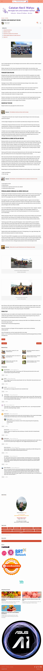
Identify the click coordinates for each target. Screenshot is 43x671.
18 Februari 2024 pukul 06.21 (17, 419)
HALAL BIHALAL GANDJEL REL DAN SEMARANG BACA (12, 351)
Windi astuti (6, 413)
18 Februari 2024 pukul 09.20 (14, 429)
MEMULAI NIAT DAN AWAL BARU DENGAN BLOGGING (11, 361)
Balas (3, 375)
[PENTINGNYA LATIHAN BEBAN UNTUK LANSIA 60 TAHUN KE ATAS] (3, 180)
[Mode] (38, 1)
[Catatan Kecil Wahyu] (20, 1)
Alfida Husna (6, 438)
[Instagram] (38, 667)
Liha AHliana (6, 456)
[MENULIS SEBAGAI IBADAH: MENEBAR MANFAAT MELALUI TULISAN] (24, 358)
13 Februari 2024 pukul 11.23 (14, 369)
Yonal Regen (6, 394)
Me (4, 404)
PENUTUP (5, 37)
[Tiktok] (37, 667)
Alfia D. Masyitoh (7, 467)
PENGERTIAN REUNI (7, 30)
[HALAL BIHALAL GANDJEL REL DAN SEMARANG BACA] (3, 353)
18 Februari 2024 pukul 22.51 (14, 456)
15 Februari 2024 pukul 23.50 (12, 387)
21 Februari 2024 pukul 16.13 (15, 467)
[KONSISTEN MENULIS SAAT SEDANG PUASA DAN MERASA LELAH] (24, 363)
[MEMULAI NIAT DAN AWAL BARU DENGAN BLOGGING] (3, 363)
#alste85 (9, 528)
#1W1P (4, 528)
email (28, 522)
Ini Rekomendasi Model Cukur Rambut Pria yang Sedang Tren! (13, 356)
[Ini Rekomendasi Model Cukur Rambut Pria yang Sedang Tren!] (3, 358)
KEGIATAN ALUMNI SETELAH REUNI (10, 33)
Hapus (7, 375)
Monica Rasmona (7, 447)
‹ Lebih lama (4, 343)
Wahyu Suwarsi (9, 419)
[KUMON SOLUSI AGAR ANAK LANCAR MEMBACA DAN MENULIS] (11, 611)
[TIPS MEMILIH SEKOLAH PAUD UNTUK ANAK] (3, 113)
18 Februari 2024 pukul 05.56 (14, 413)
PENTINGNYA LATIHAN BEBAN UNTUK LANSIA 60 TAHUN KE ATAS (23, 178)
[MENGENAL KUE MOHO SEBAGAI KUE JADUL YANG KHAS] (32, 597)
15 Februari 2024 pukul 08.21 (11, 378)
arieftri (5, 387)
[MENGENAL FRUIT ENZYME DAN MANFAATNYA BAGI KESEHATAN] (11, 597)
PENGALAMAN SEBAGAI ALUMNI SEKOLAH (11, 35)
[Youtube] (41, 667)
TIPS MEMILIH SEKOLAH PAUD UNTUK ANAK (19, 112)
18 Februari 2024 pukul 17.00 (14, 438)
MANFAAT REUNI (6, 31)
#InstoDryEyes (36, 528)
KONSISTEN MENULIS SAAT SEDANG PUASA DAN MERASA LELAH (33, 361)
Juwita (5, 378)
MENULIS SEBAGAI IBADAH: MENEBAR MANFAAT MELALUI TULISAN (33, 356)
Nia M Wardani (7, 369)
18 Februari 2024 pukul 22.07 (15, 447)
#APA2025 (17, 528)
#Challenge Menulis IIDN (26, 528)
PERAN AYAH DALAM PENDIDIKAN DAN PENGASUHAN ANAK (22, 247)
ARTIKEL (3, 339)
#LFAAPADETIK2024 (6, 530)
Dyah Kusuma (6, 429)
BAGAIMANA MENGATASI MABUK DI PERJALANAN (33, 351)
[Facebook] (34, 667)
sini (19, 521)
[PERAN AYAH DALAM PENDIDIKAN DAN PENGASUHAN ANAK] (3, 248)
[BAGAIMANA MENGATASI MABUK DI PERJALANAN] (24, 353)
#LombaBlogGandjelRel (17, 530)
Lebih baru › (39, 343)
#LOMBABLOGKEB (28, 530)
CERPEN (21, 532)
